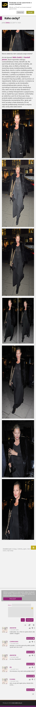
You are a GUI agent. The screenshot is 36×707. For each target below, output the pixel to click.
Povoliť (30, 12)
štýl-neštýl (10, 550)
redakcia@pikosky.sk (16, 703)
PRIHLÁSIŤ (12, 599)
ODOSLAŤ (30, 620)
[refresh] (29, 625)
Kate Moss (30, 549)
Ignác (24, 549)
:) (22, 620)
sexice (4, 550)
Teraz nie (20, 12)
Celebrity (20, 549)
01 (25, 625)
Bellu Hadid (17, 57)
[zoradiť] (33, 625)
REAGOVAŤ (30, 638)
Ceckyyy (14, 549)
